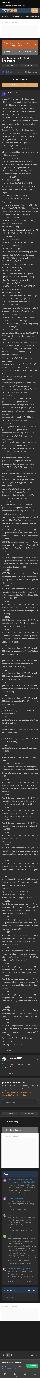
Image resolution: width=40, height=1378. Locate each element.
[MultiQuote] (3, 1050)
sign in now (15, 1088)
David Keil (13, 1193)
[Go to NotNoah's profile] (3, 72)
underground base (15, 1198)
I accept (33, 1365)
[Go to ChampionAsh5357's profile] (4, 1059)
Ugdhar (12, 1230)
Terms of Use (11, 1369)
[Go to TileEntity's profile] (4, 1269)
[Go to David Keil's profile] (4, 1180)
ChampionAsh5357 (14, 1058)
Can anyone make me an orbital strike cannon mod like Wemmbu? (21, 1181)
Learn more (4, 4)
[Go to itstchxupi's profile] (4, 1236)
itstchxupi (13, 1263)
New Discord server (13, 1130)
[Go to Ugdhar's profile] (4, 1215)
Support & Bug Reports (28, 72)
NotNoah (9, 72)
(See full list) (31, 1290)
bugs (10, 1214)
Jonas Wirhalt (9, 1297)
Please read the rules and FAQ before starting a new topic (16, 44)
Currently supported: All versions (18, 52)
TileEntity (13, 1282)
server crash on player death (19, 1268)
